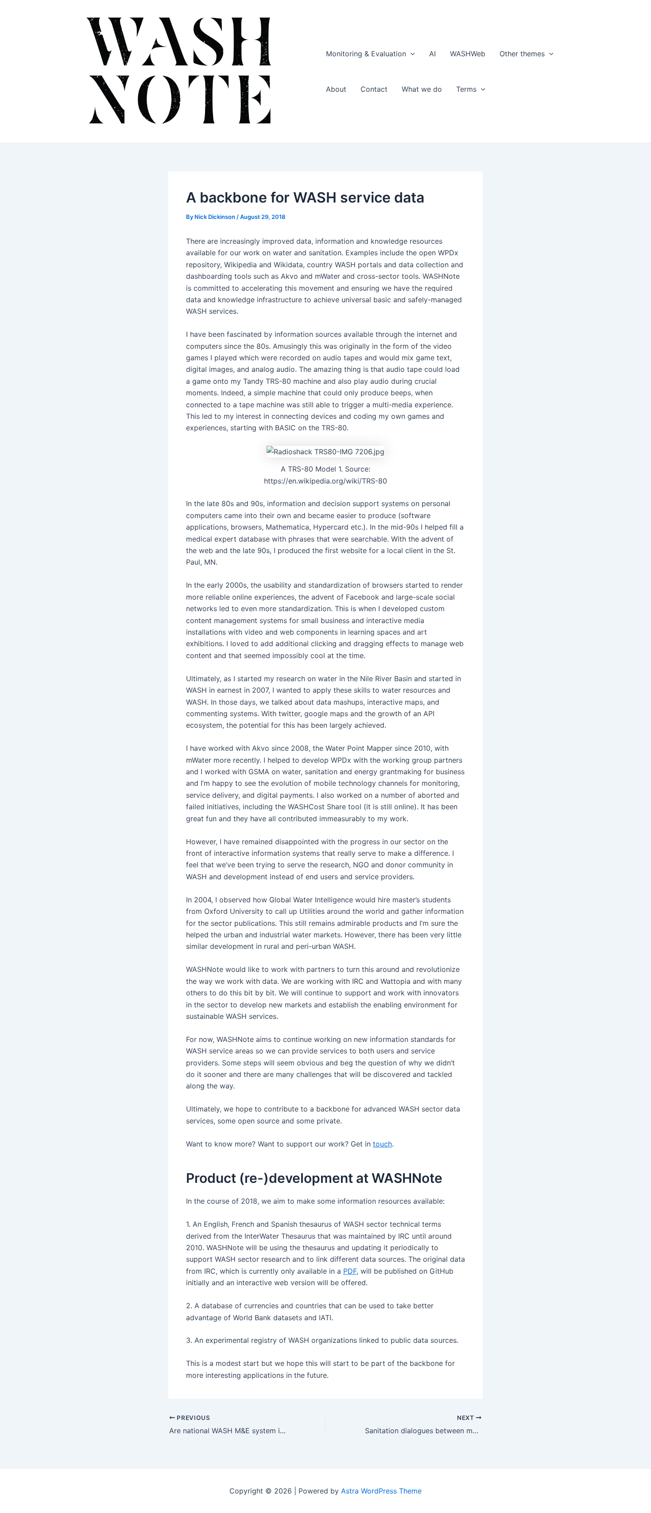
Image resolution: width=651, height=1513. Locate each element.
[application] (410, 53)
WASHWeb (467, 53)
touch (382, 1143)
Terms (466, 89)
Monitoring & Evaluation (366, 53)
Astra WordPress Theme (381, 1490)
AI (432, 53)
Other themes (522, 53)
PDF (349, 1271)
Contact (374, 89)
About (336, 89)
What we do (422, 89)
